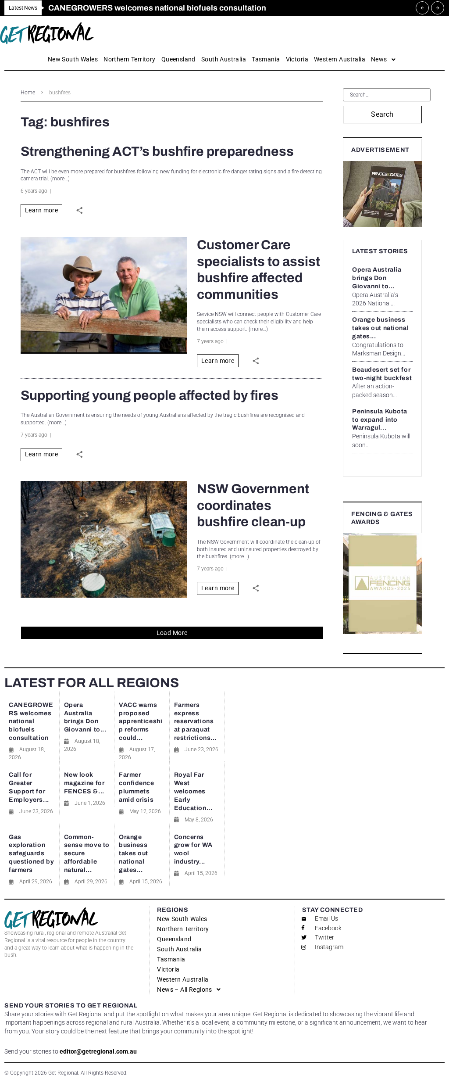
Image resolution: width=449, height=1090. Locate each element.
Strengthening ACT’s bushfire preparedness (157, 151)
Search (382, 114)
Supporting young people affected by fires (149, 395)
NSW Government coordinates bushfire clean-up (253, 505)
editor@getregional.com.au (98, 1051)
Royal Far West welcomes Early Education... (193, 791)
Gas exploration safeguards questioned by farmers (31, 854)
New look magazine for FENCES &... (84, 783)
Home (28, 93)
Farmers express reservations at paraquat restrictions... (195, 722)
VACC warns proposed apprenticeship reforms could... (140, 722)
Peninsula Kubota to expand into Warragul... (379, 419)
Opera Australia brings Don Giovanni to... (376, 278)
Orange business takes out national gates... (380, 328)
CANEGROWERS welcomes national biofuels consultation (31, 722)
